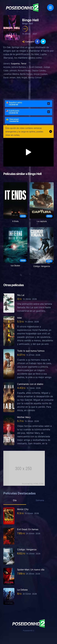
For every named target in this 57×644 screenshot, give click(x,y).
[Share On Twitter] (43, 41)
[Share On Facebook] (37, 41)
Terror (23, 63)
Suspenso (15, 63)
